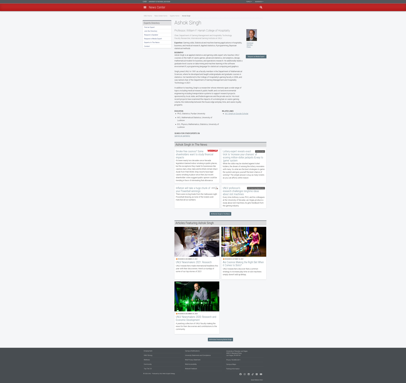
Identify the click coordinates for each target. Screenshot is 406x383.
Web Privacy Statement (192, 360)
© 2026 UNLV (147, 373)
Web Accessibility (191, 364)
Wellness (147, 360)
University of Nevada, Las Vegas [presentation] (159, 1)
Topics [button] (248, 1)
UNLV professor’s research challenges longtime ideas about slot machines (243, 196)
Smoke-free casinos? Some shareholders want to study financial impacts (196, 165)
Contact (147, 46)
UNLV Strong (148, 355)
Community (148, 364)
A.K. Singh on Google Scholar (236, 113)
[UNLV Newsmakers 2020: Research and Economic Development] (196, 307)
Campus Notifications (192, 351)
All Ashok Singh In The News (220, 214)
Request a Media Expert (153, 39)
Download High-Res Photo (250, 45)
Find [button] (261, 7)
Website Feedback (191, 368)
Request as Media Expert (256, 56)
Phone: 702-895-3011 (233, 360)
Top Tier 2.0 (148, 368)
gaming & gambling (182, 136)
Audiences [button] (258, 1)
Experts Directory (152, 23)
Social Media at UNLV (257, 380)
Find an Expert (149, 27)
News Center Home (160, 16)
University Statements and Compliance (198, 355)
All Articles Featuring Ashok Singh (220, 339)
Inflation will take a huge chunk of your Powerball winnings (196, 196)
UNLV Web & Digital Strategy (167, 373)
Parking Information (233, 369)
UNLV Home (148, 16)
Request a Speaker (151, 35)
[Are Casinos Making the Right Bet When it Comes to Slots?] (243, 253)
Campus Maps (231, 364)
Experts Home (174, 16)
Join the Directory (150, 31)
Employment (148, 351)
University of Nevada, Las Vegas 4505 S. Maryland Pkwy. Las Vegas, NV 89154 (237, 353)
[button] (145, 7)
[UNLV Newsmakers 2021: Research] (196, 253)
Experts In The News (152, 42)
